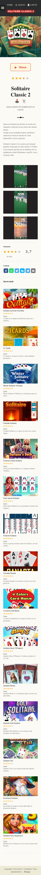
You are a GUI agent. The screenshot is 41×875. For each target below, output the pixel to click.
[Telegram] (27, 270)
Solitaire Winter (9, 685)
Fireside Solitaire (10, 423)
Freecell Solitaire (9, 535)
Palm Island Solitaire (11, 498)
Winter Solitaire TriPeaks (13, 385)
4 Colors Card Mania (11, 610)
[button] (2, 7)
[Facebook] (6, 270)
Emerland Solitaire (10, 798)
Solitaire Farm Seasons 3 (13, 835)
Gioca (20, 67)
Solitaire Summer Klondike (13, 310)
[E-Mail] (33, 270)
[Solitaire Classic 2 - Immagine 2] (20, 202)
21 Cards (6, 348)
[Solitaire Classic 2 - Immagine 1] (20, 176)
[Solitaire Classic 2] (20, 36)
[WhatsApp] (11, 270)
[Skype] (22, 270)
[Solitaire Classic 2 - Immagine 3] (20, 227)
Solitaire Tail (8, 760)
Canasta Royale (9, 573)
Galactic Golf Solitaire (11, 723)
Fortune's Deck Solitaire (12, 460)
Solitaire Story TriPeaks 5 (13, 648)
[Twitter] (17, 270)
